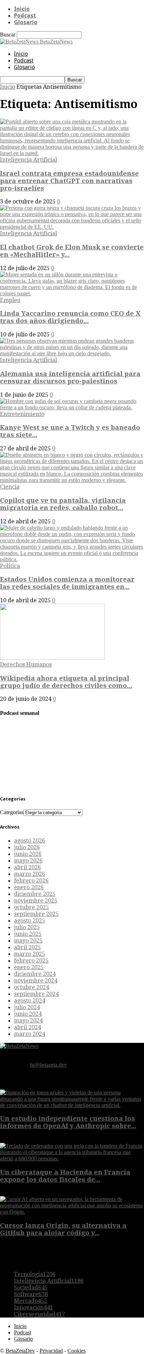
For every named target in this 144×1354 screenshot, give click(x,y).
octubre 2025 (31, 907)
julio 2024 (27, 1007)
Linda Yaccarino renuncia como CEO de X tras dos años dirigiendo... (70, 317)
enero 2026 (29, 887)
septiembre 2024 (36, 994)
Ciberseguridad (39, 1314)
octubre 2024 (31, 987)
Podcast (25, 15)
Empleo (10, 300)
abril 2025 (27, 947)
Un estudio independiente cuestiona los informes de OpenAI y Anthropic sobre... (68, 1122)
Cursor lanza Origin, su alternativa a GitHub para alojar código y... (63, 1229)
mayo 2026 (28, 860)
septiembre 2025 (36, 914)
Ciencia (10, 486)
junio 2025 (28, 934)
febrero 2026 (31, 880)
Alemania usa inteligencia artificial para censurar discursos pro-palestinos (70, 377)
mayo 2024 (28, 1020)
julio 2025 (27, 927)
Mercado (30, 1301)
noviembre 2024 (35, 980)
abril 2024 (27, 1027)
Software (31, 1294)
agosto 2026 (29, 840)
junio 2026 (28, 854)
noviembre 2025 (35, 900)
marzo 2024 (29, 1034)
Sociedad (31, 1287)
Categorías (11, 812)
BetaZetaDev (20, 1351)
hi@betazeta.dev (48, 1065)
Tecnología (35, 1274)
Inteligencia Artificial (28, 159)
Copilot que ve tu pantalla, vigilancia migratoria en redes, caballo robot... (63, 504)
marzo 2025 (29, 954)
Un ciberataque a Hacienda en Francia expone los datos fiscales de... (65, 1175)
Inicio (22, 9)
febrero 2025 (31, 960)
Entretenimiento (22, 414)
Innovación (33, 1307)
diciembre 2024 (35, 974)
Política (10, 566)
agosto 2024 (29, 1000)
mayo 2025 (28, 940)
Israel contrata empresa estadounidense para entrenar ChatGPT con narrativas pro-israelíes (69, 181)
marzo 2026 (29, 874)
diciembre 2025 (35, 894)
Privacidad (51, 1351)
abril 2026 (27, 867)
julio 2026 (27, 847)
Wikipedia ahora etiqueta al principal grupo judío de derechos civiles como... (66, 682)
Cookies (76, 1351)
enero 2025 (29, 967)
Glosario (25, 22)
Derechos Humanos (26, 664)
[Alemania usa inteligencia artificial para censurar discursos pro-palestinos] (72, 353)
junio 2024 (28, 1014)
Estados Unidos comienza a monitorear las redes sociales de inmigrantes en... (67, 583)
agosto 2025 (29, 920)
